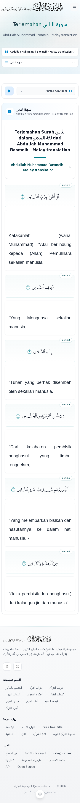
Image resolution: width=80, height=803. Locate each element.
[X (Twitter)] (17, 666)
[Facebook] (7, 666)
